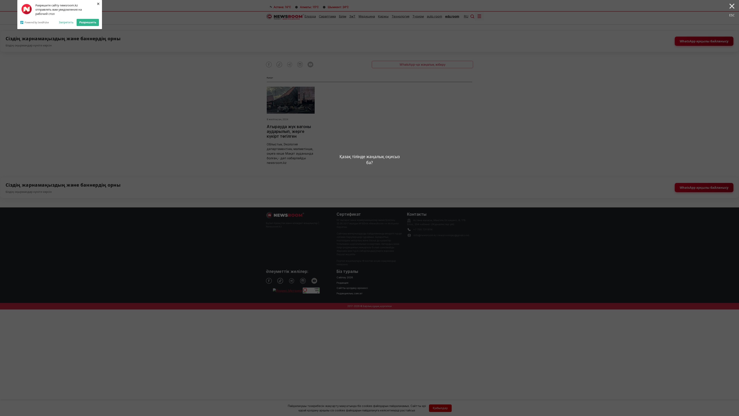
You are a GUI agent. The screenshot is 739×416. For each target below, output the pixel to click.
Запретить (66, 22)
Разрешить (87, 22)
